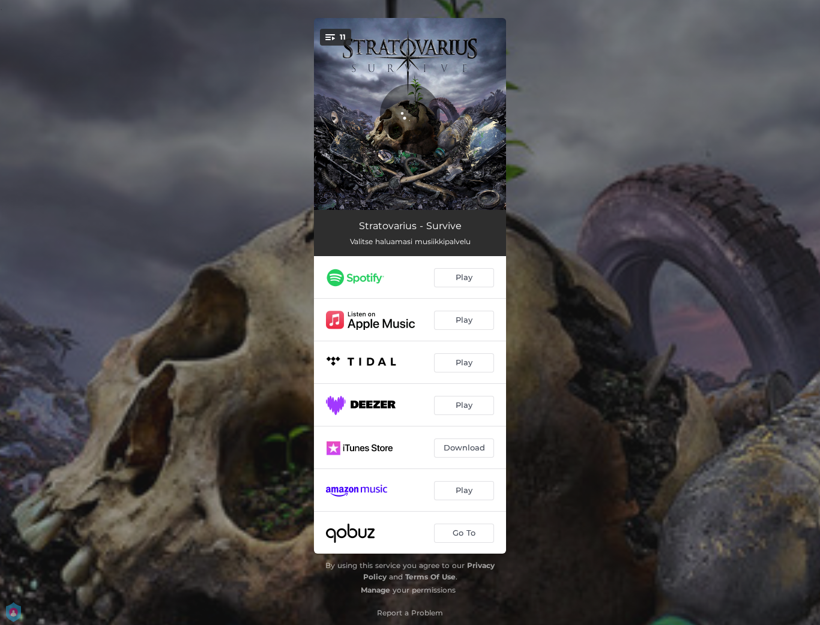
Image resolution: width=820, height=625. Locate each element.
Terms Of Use (430, 576)
